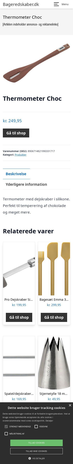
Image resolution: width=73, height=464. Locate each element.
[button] (36, 458)
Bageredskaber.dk (21, 4)
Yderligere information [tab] (26, 184)
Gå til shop (16, 132)
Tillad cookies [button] (36, 442)
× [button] (70, 405)
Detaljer (49, 420)
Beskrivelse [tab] (16, 173)
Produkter (20, 154)
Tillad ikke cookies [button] (36, 451)
